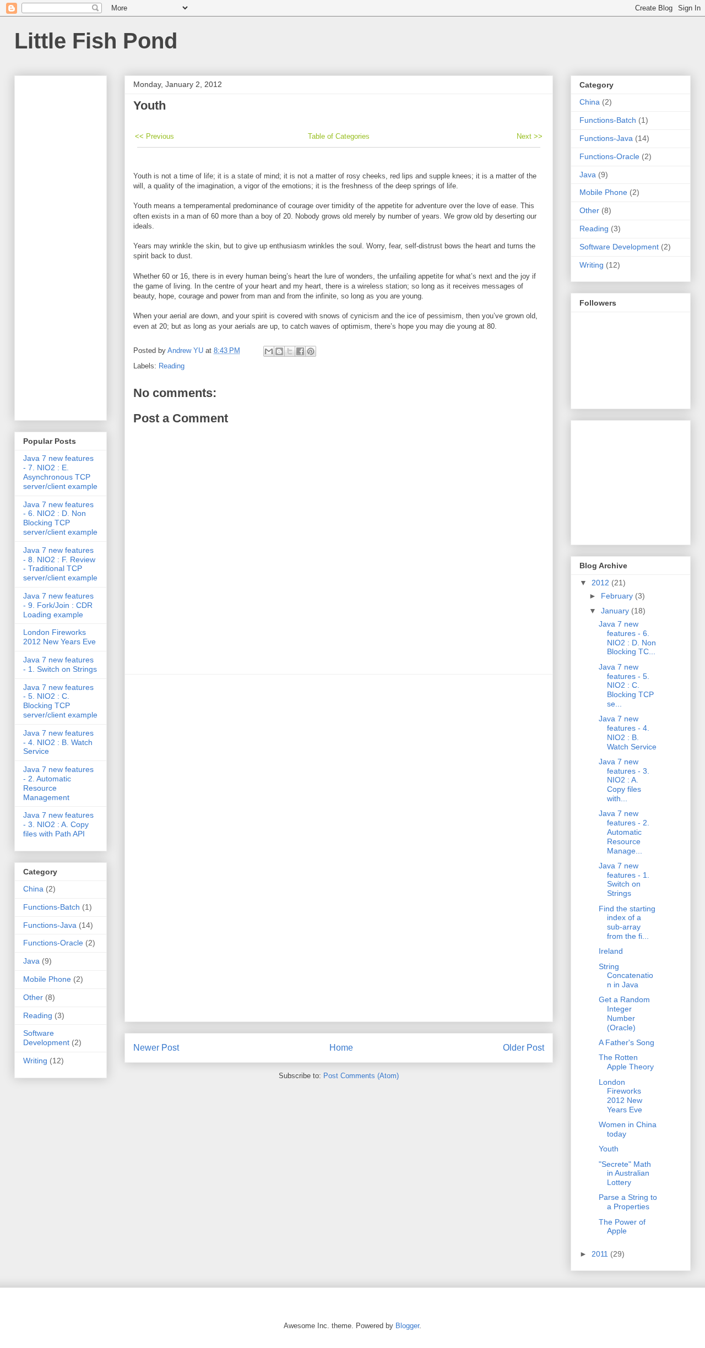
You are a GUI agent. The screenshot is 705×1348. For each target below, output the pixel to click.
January (616, 610)
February (618, 595)
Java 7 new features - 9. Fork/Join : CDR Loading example (58, 605)
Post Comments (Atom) (361, 1076)
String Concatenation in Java (626, 976)
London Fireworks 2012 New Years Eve (59, 637)
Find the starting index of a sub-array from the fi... (627, 922)
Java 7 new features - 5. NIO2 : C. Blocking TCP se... (626, 685)
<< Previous (154, 136)
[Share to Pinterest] (310, 351)
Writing (35, 1060)
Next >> (530, 136)
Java (31, 960)
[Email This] (268, 351)
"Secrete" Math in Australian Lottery (625, 1173)
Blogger (407, 1326)
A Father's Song (626, 1042)
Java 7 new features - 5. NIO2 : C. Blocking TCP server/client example (60, 701)
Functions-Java (50, 925)
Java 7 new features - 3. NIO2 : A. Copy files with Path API (58, 824)
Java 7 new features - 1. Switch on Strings (60, 664)
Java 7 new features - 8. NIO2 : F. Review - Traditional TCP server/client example (60, 564)
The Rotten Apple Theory (626, 1062)
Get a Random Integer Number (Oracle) (624, 1013)
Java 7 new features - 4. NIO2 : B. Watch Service (58, 742)
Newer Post (156, 1047)
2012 (601, 582)
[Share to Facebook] (300, 351)
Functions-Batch (51, 907)
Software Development (46, 1038)
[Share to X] (289, 351)
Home (341, 1047)
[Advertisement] (339, 848)
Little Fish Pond (95, 41)
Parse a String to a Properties (628, 1202)
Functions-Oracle (53, 942)
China (33, 888)
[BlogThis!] (279, 351)
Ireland (611, 951)
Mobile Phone (47, 979)
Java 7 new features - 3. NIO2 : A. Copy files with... (624, 780)
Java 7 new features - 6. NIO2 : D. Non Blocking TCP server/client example (60, 518)
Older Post (523, 1047)
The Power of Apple (622, 1226)
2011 (601, 1253)
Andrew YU (186, 350)
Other (33, 997)
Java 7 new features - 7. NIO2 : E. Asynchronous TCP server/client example (60, 472)
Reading (172, 366)
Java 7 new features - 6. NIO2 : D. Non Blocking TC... (627, 637)
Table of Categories (339, 136)
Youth (609, 1148)
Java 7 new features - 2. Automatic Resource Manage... (624, 832)
